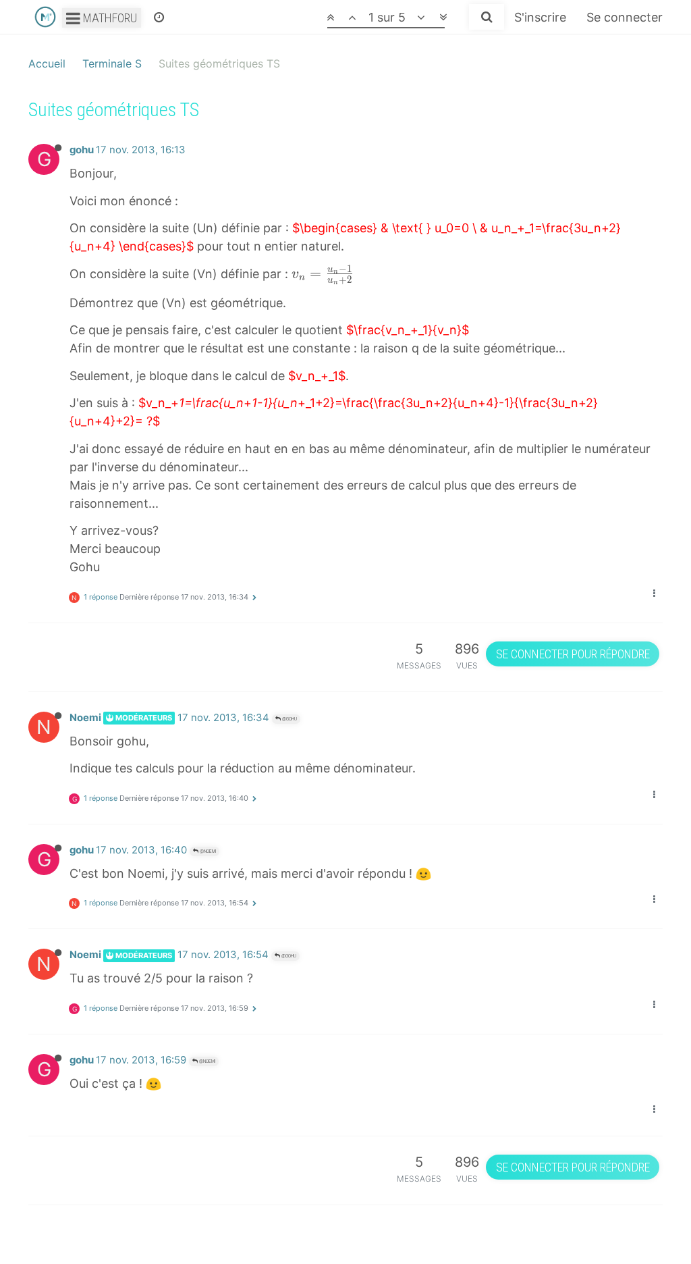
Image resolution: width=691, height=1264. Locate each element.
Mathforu (108, 18)
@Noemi (207, 851)
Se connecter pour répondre (573, 654)
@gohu (289, 719)
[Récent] (159, 17)
